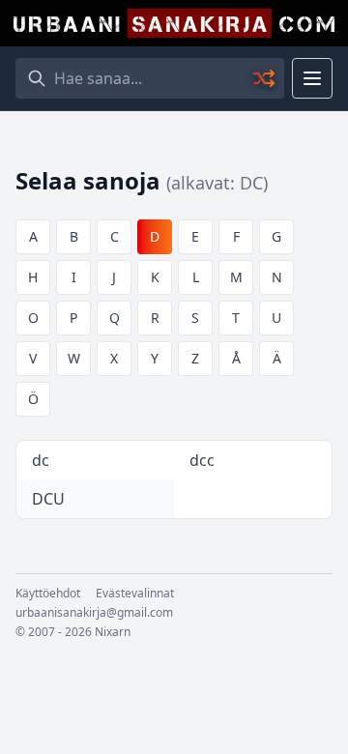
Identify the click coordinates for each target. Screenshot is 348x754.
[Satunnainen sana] (264, 78)
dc (40, 460)
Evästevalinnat (135, 593)
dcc (202, 460)
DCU (48, 498)
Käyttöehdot (47, 593)
